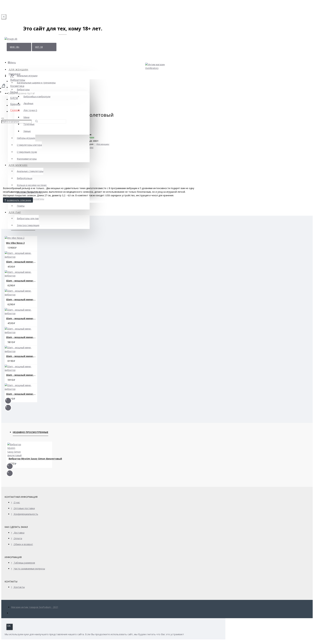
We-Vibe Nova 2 (15, 242)
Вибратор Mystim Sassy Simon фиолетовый (35, 458)
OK (9, 626)
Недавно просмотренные (30, 432)
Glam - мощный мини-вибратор (21, 261)
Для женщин (102, 144)
